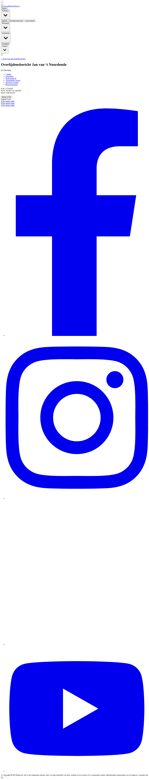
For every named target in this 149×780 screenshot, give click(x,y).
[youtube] (77, 771)
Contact (8, 74)
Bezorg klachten (12, 85)
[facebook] (77, 335)
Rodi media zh (11, 78)
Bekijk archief (6, 97)
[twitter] (77, 644)
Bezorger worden (12, 83)
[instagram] (77, 498)
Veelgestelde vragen (13, 80)
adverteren (9, 76)
